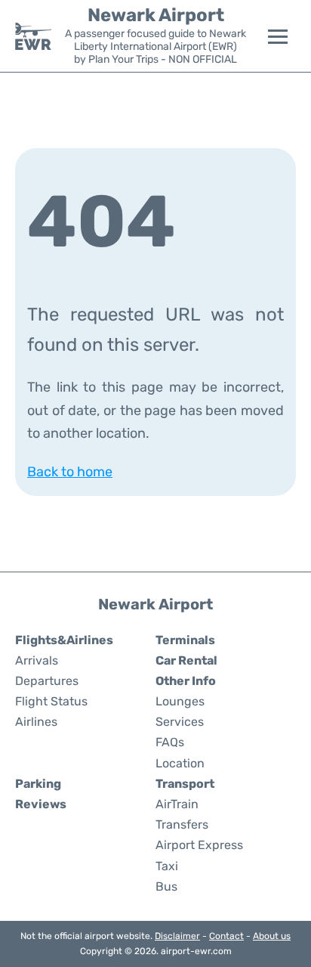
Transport (185, 783)
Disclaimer (177, 936)
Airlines (36, 721)
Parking (38, 783)
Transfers (182, 824)
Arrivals (36, 660)
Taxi (167, 866)
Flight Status (51, 701)
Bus (166, 886)
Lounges (180, 701)
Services (180, 721)
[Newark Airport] (33, 36)
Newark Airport (156, 15)
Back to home (69, 471)
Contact (226, 936)
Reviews (40, 804)
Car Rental (186, 660)
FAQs (170, 742)
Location (180, 763)
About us (272, 936)
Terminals (185, 640)
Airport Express (199, 845)
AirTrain (177, 804)
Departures (47, 681)
